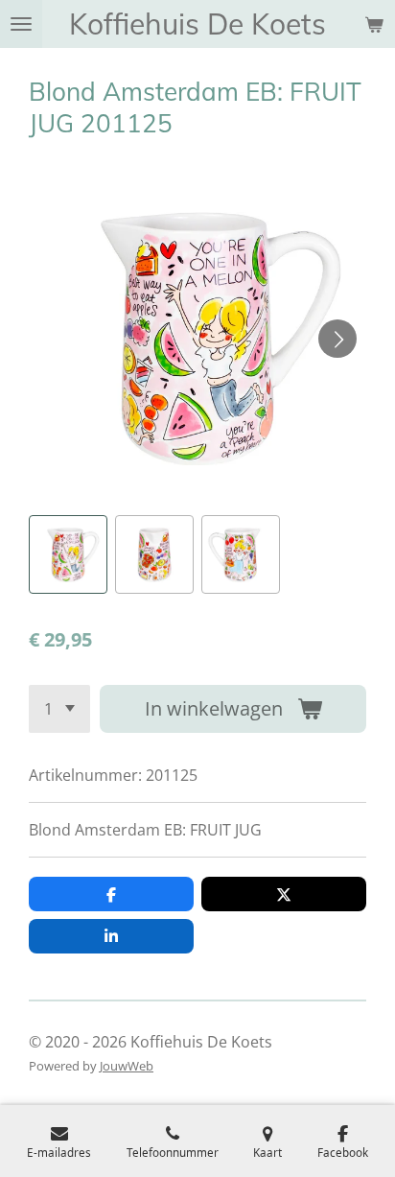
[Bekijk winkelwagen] (374, 24)
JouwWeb (126, 1065)
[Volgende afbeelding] (337, 338)
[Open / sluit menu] (21, 24)
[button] (68, 554)
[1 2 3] (59, 709)
